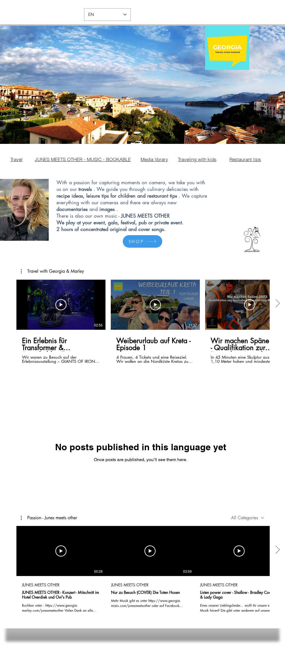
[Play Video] (61, 304)
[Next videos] (277, 304)
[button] (52, 271)
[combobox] (247, 518)
